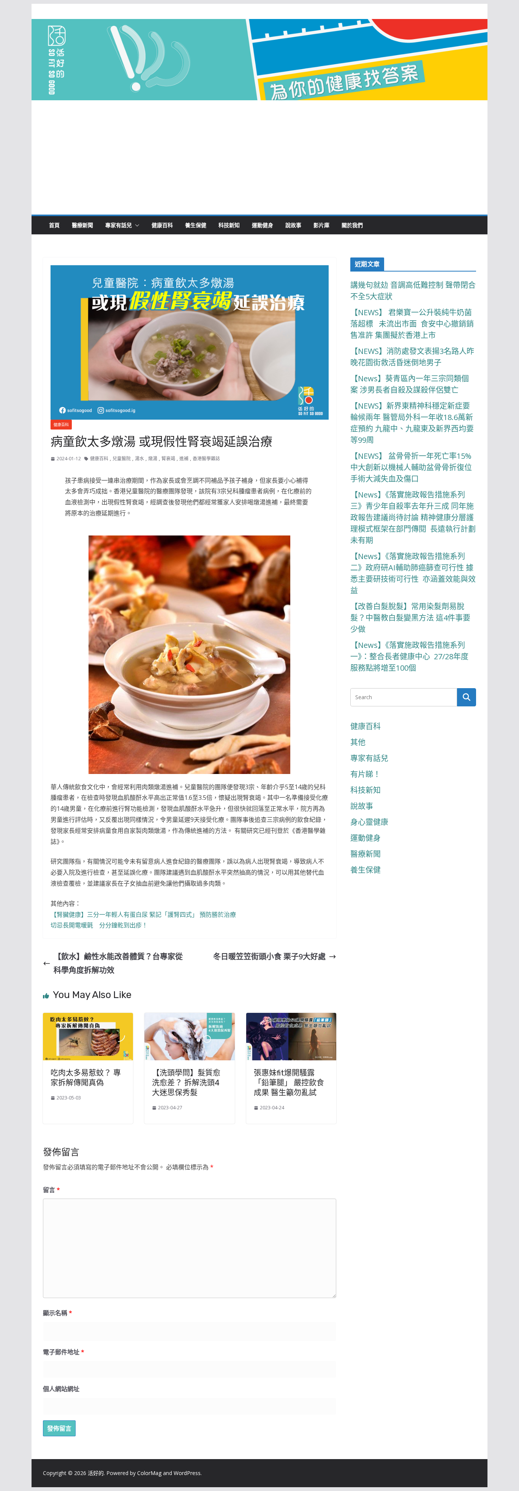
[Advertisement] (259, 157)
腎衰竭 (168, 458)
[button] (135, 225)
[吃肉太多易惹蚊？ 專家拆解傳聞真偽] (88, 1019)
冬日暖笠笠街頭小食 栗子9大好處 (269, 956)
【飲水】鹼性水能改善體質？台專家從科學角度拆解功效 (118, 963)
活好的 (96, 1473)
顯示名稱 (57, 1313)
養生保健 (195, 225)
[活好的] (259, 26)
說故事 (293, 225)
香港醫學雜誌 (206, 458)
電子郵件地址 (63, 1352)
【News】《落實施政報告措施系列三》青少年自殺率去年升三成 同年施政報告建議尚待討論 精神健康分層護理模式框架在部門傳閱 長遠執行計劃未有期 (413, 517)
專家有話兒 (118, 225)
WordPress (187, 1473)
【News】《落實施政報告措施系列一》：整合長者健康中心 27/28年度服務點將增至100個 (409, 656)
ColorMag (149, 1473)
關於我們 (352, 225)
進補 (183, 458)
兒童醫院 (121, 458)
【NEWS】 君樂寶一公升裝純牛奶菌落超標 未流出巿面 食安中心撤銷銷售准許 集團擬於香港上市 (412, 323)
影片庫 (321, 225)
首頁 (54, 225)
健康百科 (162, 225)
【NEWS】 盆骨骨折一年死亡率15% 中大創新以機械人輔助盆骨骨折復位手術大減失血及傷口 (411, 467)
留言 (51, 1190)
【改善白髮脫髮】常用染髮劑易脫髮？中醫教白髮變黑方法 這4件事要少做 (410, 617)
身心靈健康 (369, 822)
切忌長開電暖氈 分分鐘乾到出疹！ (99, 925)
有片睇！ (365, 774)
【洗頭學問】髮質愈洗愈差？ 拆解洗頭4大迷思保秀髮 (186, 1082)
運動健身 (262, 225)
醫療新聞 (82, 225)
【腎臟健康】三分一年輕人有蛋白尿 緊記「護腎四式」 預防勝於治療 (143, 914)
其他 (358, 742)
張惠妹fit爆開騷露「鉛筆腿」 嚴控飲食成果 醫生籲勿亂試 (289, 1082)
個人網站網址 (61, 1389)
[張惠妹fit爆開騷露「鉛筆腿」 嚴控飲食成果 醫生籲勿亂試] (291, 1019)
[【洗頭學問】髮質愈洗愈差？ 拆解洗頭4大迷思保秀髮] (189, 1019)
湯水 (139, 458)
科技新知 (229, 225)
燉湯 (152, 458)
